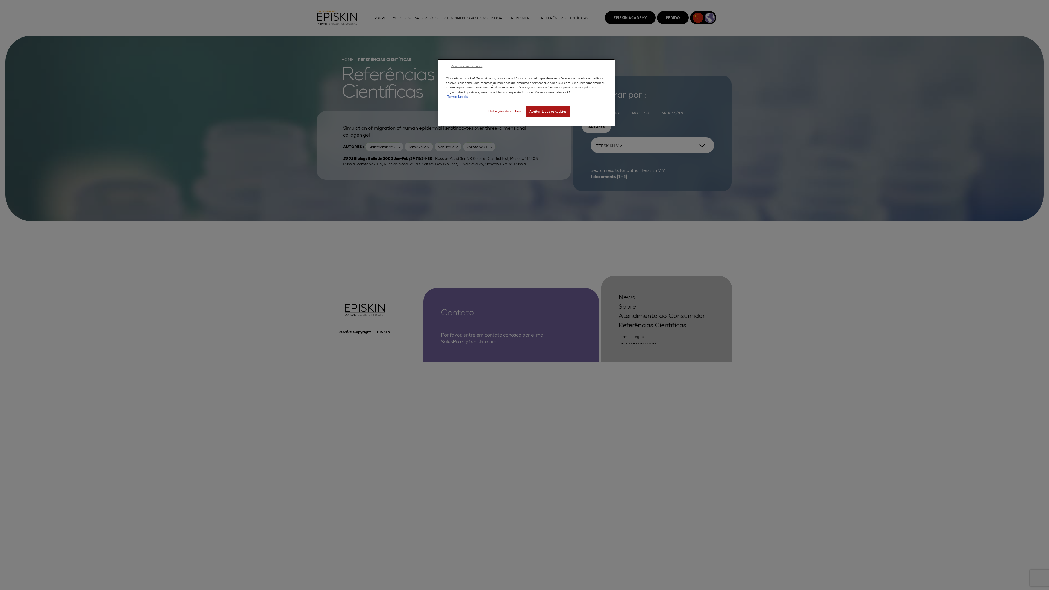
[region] (526, 92)
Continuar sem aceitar (466, 66)
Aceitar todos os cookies (548, 111)
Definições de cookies (504, 111)
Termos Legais (457, 96)
